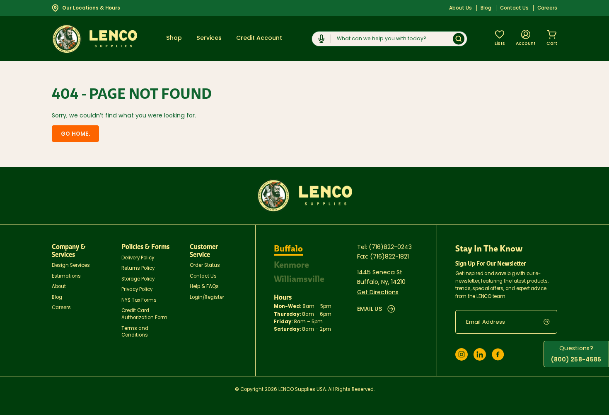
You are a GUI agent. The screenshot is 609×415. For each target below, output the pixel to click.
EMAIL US (369, 309)
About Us (460, 8)
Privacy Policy (136, 289)
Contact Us (514, 8)
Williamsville (299, 278)
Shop (174, 38)
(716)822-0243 (390, 247)
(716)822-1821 (389, 257)
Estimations (66, 276)
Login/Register (207, 297)
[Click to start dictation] (321, 38)
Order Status (205, 265)
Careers (547, 8)
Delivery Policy (137, 258)
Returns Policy (138, 268)
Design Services (71, 265)
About (59, 286)
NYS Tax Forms (139, 300)
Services (209, 38)
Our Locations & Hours (91, 8)
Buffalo (288, 248)
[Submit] (458, 39)
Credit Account (259, 38)
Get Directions (378, 293)
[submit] (550, 322)
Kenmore (291, 264)
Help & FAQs (204, 286)
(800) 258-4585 (576, 360)
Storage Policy (138, 279)
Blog (486, 8)
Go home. (75, 134)
